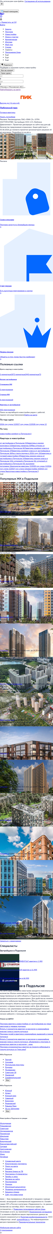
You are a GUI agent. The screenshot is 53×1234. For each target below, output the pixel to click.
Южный (8, 1090)
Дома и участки (11, 37)
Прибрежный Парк (8, 887)
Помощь (8, 1184)
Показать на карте (12, 89)
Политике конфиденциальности (33, 1217)
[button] (26, 110)
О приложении (6, 1230)
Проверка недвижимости (15, 1189)
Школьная (4, 1136)
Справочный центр (13, 1161)
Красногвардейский (8, 1144)
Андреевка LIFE (6, 617)
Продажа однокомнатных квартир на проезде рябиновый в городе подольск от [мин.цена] (25, 1048)
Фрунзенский (5, 820)
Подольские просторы (14, 1064)
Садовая (3, 1146)
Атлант (8, 1093)
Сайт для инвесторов (14, 1194)
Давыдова (4, 1138)
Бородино (9, 1101)
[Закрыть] (2, 4)
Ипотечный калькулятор (15, 1187)
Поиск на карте (11, 1166)
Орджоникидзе (6, 1131)
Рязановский (10, 1103)
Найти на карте (30, 415)
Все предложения (7, 933)
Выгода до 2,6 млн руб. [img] (10, 103)
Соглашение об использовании (37, 1)
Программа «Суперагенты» (16, 1174)
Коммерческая (11, 39)
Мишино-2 (4, 853)
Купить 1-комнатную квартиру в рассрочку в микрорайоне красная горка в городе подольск (24, 1030)
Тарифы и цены (11, 1176)
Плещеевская (5, 1126)
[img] (26, 103)
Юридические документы (16, 1163)
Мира (2, 1154)
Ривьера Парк (10, 1106)
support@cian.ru (23, 1219)
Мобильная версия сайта (10, 1227)
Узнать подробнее (7, 117)
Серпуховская (5, 1149)
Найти (2, 89)
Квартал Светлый (7, 720)
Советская (4, 1128)
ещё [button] (1, 474)
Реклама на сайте (12, 1179)
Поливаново (10, 1070)
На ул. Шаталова (12, 1108)
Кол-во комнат (7, 70)
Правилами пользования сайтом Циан (29, 1209)
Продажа (9, 31)
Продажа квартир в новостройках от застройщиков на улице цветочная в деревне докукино (25, 1024)
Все (7, 1080)
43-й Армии (5, 1151)
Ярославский (5, 511)
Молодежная (5, 1123)
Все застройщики (7, 981)
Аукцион (8, 1169)
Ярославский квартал (9, 545)
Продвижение (11, 1181)
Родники (8, 1067)
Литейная (4, 1156)
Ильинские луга (6, 581)
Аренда (8, 29)
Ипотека (8, 42)
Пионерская (5, 1133)
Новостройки (10, 34)
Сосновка (9, 1062)
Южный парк (10, 1095)
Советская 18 (10, 1072)
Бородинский (5, 1141)
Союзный (4, 650)
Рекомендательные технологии (32, 1222)
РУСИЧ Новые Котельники (11, 684)
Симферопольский (13, 1077)
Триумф (8, 1059)
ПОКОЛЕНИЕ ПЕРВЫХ (9, 923)
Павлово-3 (4, 753)
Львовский (9, 1075)
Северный (9, 1098)
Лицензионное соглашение (40, 1211)
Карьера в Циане (12, 1192)
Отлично (3, 786)
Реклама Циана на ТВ (14, 1171)
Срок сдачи (6, 73)
